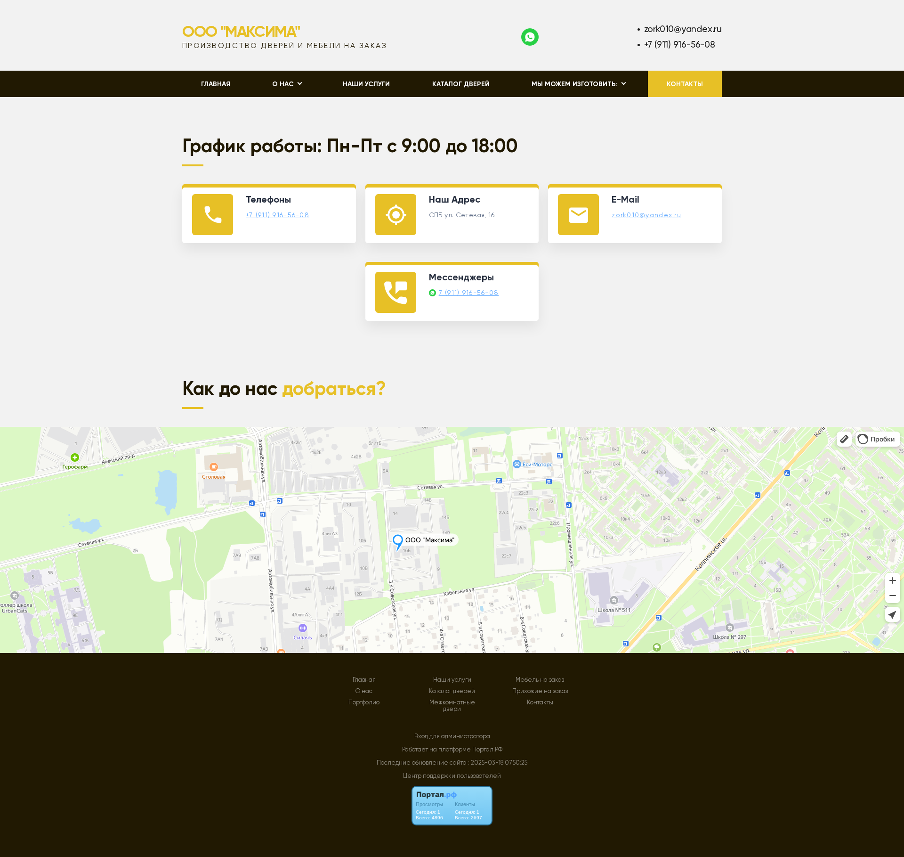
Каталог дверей (461, 84)
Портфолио (363, 702)
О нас (363, 691)
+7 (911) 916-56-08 (679, 44)
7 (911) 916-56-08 (469, 292)
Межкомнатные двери (452, 705)
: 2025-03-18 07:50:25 (497, 762)
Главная (215, 84)
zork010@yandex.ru (683, 29)
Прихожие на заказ (540, 691)
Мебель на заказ (540, 680)
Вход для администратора (452, 736)
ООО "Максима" (240, 31)
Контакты (685, 84)
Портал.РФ (487, 749)
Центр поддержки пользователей (452, 775)
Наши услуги (366, 84)
